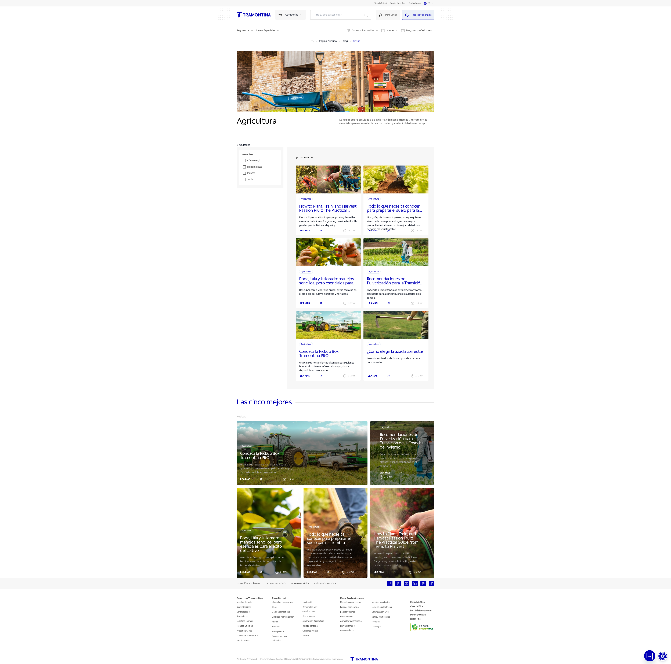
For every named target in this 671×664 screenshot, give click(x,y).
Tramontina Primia (275, 583)
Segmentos (243, 30)
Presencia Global (244, 631)
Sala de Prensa (243, 641)
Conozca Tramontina (363, 30)
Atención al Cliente (248, 583)
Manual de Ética (417, 602)
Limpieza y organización (283, 617)
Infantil (305, 636)
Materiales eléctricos (382, 607)
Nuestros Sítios (300, 583)
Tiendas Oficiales (245, 626)
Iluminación (307, 602)
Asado (275, 622)
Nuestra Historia (244, 602)
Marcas (390, 30)
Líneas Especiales (265, 30)
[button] (663, 656)
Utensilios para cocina (282, 602)
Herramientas (309, 616)
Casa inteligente (310, 631)
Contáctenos (415, 3)
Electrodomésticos (281, 612)
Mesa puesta (278, 631)
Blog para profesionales (419, 30)
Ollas (274, 607)
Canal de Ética (416, 606)
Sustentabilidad (244, 607)
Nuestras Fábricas (245, 621)
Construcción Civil (380, 612)
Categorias (291, 14)
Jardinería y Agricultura (313, 621)
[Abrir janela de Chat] (649, 655)
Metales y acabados (381, 602)
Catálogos (376, 627)
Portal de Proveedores (421, 611)
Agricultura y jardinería (351, 621)
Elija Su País (415, 619)
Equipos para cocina (349, 607)
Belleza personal (310, 626)
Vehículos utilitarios (381, 617)
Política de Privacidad (247, 659)
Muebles (276, 627)
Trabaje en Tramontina (247, 636)
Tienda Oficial (380, 3)
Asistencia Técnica (325, 583)
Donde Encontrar (398, 3)
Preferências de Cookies (271, 659)
